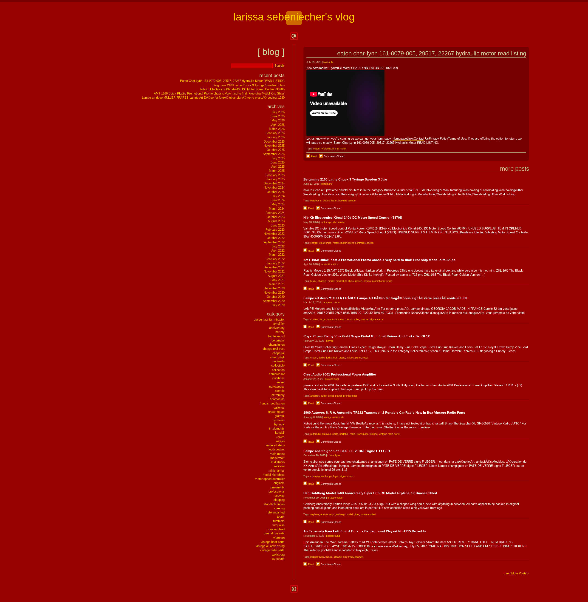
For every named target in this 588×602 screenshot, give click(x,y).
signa (373, 319)
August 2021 (276, 276)
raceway (279, 495)
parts (335, 434)
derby (322, 357)
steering (279, 508)
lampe (330, 319)
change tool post (274, 348)
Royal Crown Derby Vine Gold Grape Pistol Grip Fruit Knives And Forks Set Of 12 (366, 336)
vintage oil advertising (270, 546)
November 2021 (274, 271)
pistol (358, 357)
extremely (348, 556)
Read (314, 156)
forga (322, 319)
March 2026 (277, 129)
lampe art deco (331, 302)
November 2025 (274, 145)
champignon (334, 455)
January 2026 (276, 137)
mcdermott (277, 458)
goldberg (340, 514)
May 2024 (278, 204)
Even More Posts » (516, 573)
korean (280, 441)
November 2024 (274, 187)
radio (352, 434)
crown (313, 357)
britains (338, 556)
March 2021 (277, 284)
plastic (358, 281)
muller (356, 319)
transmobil (362, 434)
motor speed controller (333, 222)
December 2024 (274, 183)
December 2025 (274, 141)
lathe (333, 200)
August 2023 (276, 221)
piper (356, 514)
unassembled (335, 497)
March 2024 (277, 208)
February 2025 (275, 175)
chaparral (278, 353)
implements (277, 428)
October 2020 (276, 296)
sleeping (279, 500)
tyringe (352, 200)
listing (335, 148)
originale (279, 483)
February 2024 (275, 213)
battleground (333, 535)
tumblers (279, 521)
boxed (328, 556)
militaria (279, 466)
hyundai (279, 424)
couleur (314, 319)
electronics (325, 242)
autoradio (315, 434)
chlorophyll (277, 357)
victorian (279, 537)
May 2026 (278, 120)
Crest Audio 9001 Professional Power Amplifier (339, 374)
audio (324, 395)
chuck (326, 200)
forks (329, 357)
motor (343, 148)
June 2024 (278, 200)
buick (313, 281)
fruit (335, 357)
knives (330, 340)
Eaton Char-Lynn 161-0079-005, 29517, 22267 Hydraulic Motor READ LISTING (431, 53)
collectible (278, 365)
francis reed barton (272, 403)
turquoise (278, 525)
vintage (374, 434)
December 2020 (274, 288)
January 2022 (276, 263)
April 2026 (278, 124)
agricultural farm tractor (269, 319)
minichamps (277, 470)
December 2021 (274, 267)
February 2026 (275, 133)
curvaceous (277, 386)
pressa (364, 319)
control (314, 242)
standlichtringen (274, 504)
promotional (378, 281)
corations (278, 378)
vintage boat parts (273, 542)
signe (343, 476)
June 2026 (278, 116)
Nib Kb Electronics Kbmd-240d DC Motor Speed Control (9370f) (352, 217)
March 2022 (277, 254)
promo (367, 281)
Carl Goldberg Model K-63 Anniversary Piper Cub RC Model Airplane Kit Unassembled (370, 493)
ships (389, 281)
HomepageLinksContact (408, 138)
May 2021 (278, 280)
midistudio (278, 462)
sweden (342, 200)
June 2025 (278, 162)
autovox (326, 434)
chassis (322, 281)
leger (336, 476)
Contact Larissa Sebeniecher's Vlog (294, 36)
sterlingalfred (276, 512)
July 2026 (278, 112)
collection (278, 370)
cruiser (280, 382)
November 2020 (274, 292)
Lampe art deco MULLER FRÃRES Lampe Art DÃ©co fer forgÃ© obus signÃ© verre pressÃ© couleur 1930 (385, 298)
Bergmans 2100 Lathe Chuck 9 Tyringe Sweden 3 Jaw (345, 179)
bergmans (327, 183)
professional (332, 379)
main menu (277, 454)
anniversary (327, 514)
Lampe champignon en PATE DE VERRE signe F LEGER (346, 451)
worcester (278, 558)
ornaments (278, 487)
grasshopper (276, 411)
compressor (277, 374)
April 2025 (278, 166)
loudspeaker (277, 449)
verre (380, 319)
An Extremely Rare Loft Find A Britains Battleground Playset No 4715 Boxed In (364, 531)
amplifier (314, 395)
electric (280, 391)
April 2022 (278, 250)
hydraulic (328, 62)
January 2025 (276, 179)
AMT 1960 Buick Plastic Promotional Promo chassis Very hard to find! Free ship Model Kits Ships (379, 260)
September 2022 (274, 242)
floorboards (277, 399)
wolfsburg (278, 554)
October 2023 (276, 217)
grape (342, 357)
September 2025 (274, 154)
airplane (314, 514)
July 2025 (278, 158)
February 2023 (275, 229)
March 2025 (277, 170)
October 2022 (276, 238)
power (338, 395)
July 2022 (278, 246)
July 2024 (278, 196)
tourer (281, 516)
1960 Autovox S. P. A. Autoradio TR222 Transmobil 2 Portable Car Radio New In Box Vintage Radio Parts (384, 412)
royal (365, 357)
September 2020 (274, 301)
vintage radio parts (334, 417)
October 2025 (276, 150)
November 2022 (274, 233)
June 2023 (278, 225)
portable (343, 434)
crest (331, 395)
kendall (280, 432)
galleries (279, 407)
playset (359, 556)
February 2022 (275, 259)
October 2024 (276, 192)
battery (280, 332)
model (331, 281)
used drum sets (274, 533)
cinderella (278, 361)
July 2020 (278, 305)
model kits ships (330, 264)
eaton (316, 148)
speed (370, 242)
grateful (280, 416)
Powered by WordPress (294, 589)
